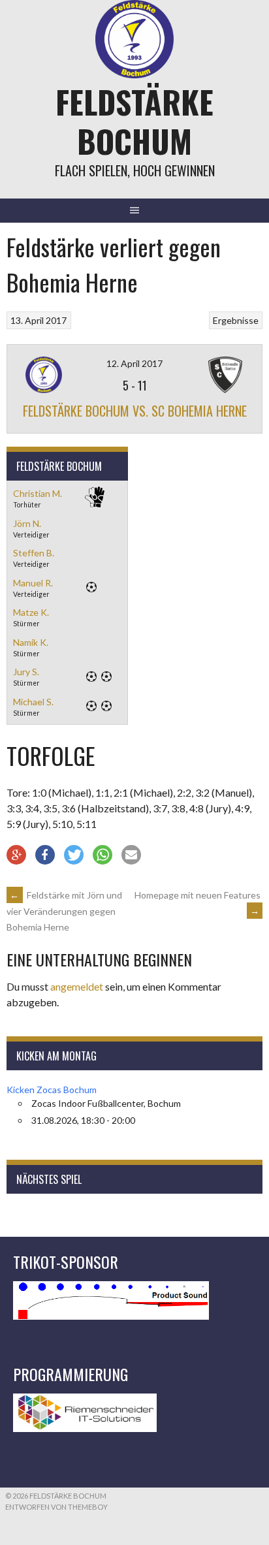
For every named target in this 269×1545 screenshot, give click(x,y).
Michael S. (33, 701)
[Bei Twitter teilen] (74, 855)
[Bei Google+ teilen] (16, 855)
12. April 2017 (134, 363)
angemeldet (76, 986)
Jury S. (26, 671)
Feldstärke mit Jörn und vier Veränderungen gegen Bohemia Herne (64, 910)
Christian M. (37, 493)
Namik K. (30, 642)
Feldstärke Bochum (134, 121)
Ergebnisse (236, 320)
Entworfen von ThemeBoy (56, 1507)
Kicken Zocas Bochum (52, 1089)
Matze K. (31, 612)
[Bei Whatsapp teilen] (102, 855)
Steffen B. (33, 552)
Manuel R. (33, 582)
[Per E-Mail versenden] (131, 855)
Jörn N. (27, 523)
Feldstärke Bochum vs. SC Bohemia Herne (135, 411)
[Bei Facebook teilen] (45, 855)
